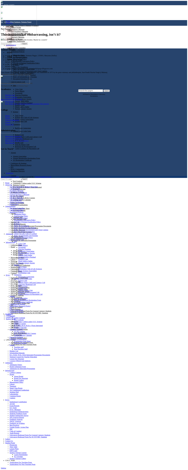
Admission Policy (20, 214)
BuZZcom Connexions (23, 128)
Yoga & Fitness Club (22, 145)
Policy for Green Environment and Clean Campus (30, 71)
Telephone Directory (17, 312)
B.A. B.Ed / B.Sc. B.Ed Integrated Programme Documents (31, 226)
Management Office (17, 258)
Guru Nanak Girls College (10, 177)
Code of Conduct (17, 307)
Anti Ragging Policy (21, 216)
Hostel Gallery (18, 254)
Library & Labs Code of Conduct (24, 75)
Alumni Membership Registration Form (27, 300)
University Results (20, 343)
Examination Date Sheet (22, 341)
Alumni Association (21, 298)
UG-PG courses (11, 97)
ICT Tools (14, 284)
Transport (14, 261)
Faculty (13, 213)
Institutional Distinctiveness (19, 412)
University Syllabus (16, 337)
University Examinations (19, 205)
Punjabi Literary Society (23, 109)
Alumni (13, 153)
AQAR (13, 280)
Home (7, 116)
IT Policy (17, 224)
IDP (11, 429)
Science (15, 112)
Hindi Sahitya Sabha (22, 107)
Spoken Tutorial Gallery (18, 458)
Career (7, 122)
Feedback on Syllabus (17, 423)
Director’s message (16, 196)
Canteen (13, 273)
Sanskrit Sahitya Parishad (27, 257)
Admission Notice (16, 365)
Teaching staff (19, 347)
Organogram (14, 204)
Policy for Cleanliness (20, 67)
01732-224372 (9, 5)
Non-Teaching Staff (21, 349)
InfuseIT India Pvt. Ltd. (43, 177)
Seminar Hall (15, 267)
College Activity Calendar (22, 200)
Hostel (13, 247)
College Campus (15, 372)
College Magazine (12, 120)
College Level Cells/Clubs (22, 131)
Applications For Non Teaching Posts (23, 344)
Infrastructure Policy (21, 218)
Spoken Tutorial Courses (18, 453)
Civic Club (19, 89)
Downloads (9, 102)
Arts (14, 85)
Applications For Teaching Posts (21, 462)
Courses (13, 176)
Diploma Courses (19, 185)
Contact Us (9, 124)
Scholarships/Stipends (13, 99)
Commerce (16, 124)
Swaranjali (18, 93)
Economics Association (23, 97)
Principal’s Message (17, 37)
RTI (11, 308)
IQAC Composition (16, 310)
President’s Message (17, 29)
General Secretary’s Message (19, 195)
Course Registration (21, 455)
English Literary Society (23, 99)
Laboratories (15, 269)
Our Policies (10, 143)
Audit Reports (14, 433)
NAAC (7, 118)
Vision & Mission (16, 200)
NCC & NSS (22, 286)
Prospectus (13, 445)
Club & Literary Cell (17, 239)
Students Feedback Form (18, 413)
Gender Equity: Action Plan (19, 427)
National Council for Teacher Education (23, 357)
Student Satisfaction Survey (19, 415)
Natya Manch (19, 91)
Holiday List (10, 95)
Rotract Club (19, 135)
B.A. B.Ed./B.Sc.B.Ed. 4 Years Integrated (28, 326)
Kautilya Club (23, 259)
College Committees (18, 50)
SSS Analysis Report (18, 293)
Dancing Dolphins (21, 95)
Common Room (16, 271)
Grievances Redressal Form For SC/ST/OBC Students (29, 313)
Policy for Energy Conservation (25, 228)
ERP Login (13, 451)
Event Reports (15, 282)
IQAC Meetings (16, 286)
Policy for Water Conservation (24, 232)
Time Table (13, 447)
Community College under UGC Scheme (27, 183)
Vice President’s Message (19, 31)
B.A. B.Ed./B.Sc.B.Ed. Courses (24, 198)
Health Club (19, 143)
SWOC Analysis (15, 421)
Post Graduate (18, 181)
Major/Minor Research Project (17, 141)
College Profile (16, 27)
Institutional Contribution (18, 402)
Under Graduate (19, 318)
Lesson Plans (14, 449)
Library (13, 259)
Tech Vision (19, 115)
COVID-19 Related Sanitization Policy (26, 63)
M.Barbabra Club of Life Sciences (27, 117)
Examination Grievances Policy (23, 61)
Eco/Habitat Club (21, 121)
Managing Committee (18, 48)
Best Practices (14, 425)
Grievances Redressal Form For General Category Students (31, 311)
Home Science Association (24, 119)
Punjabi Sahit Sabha (22, 101)
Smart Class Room (16, 388)
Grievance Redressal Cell (23, 139)
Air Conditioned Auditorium (20, 265)
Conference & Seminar (14, 139)
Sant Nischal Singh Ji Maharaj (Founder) (25, 26)
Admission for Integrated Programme (23, 240)
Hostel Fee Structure (21, 378)
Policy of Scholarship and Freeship (26, 236)
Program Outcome (20, 327)
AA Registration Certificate (23, 302)
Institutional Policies (17, 52)
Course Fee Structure (17, 359)
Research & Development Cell (25, 147)
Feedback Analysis (17, 295)
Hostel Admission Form (18, 367)
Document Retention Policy (23, 238)
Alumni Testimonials (18, 41)
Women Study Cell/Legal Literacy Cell (28, 137)
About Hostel (17, 251)
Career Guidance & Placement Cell (27, 148)
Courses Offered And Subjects (20, 361)
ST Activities (18, 457)
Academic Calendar (16, 329)
